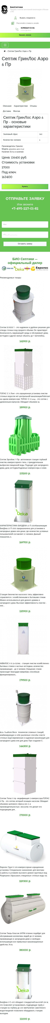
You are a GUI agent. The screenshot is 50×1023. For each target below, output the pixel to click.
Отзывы (33, 106)
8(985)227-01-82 (28, 28)
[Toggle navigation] (5, 45)
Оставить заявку (25, 244)
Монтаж (16, 111)
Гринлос (19, 146)
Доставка (7, 111)
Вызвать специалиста (27, 18)
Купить (25, 187)
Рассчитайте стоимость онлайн (28, 23)
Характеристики (21, 106)
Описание (7, 106)
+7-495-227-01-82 (25, 209)
